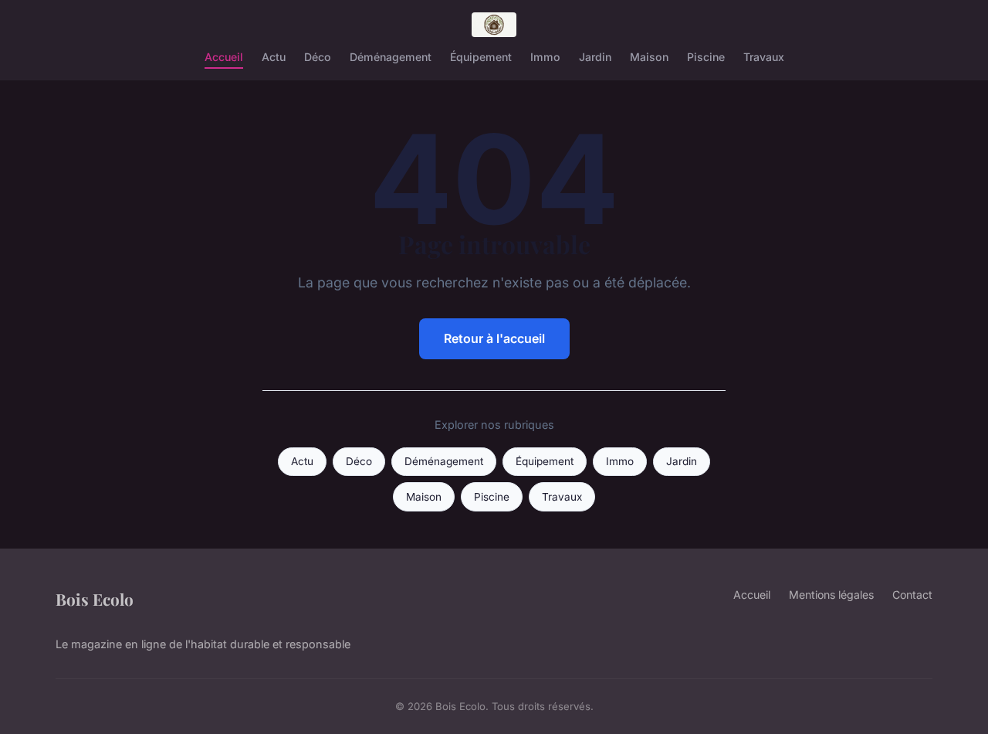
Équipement (481, 56)
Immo (545, 56)
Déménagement (390, 56)
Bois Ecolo (95, 599)
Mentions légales (831, 594)
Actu (274, 56)
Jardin (595, 56)
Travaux (763, 56)
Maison (649, 56)
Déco (317, 56)
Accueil (224, 56)
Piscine (706, 56)
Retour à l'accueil (494, 338)
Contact (912, 594)
